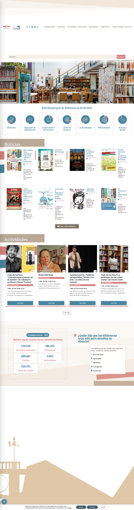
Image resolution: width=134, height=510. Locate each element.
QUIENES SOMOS (49, 27)
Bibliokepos (104, 127)
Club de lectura (67, 128)
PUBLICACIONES (117, 27)
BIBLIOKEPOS (93, 27)
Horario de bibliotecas (30, 128)
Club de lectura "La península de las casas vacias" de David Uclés (112, 277)
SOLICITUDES (81, 27)
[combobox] (63, 57)
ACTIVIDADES (72, 27)
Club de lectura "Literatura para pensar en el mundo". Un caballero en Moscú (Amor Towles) (20, 278)
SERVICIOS (61, 27)
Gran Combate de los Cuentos (90, 153)
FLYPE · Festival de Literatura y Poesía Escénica (122, 155)
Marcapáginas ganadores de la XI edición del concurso (28, 156)
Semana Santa (123, 128)
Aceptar (81, 507)
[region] (67, 81)
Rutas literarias (45, 275)
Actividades (85, 127)
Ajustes (103, 507)
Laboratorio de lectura (48, 128)
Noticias (11, 127)
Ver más (67, 313)
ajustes (69, 508)
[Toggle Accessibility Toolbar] (4, 502)
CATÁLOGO (128, 27)
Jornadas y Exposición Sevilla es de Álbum (59, 194)
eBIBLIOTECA (105, 27)
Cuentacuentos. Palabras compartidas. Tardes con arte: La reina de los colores (82, 278)
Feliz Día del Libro (90, 190)
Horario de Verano (59, 151)
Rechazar (92, 507)
